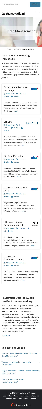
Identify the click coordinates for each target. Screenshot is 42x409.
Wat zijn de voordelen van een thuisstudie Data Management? (19, 354)
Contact (33, 399)
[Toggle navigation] (37, 13)
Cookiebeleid (23, 399)
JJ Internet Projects (28, 393)
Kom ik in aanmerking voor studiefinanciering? (13, 380)
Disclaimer (25, 396)
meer (16, 111)
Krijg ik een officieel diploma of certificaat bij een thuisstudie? (20, 372)
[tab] (21, 355)
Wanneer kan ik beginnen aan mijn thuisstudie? (16, 363)
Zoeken (35, 4)
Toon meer (6, 336)
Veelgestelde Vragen (11, 396)
